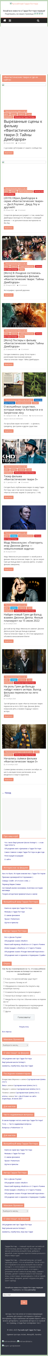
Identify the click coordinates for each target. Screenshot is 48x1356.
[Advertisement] (24, 50)
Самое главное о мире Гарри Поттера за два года (24, 852)
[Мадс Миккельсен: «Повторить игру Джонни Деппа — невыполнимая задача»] (24, 507)
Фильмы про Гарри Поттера (25, 117)
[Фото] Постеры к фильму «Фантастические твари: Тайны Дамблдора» (24, 343)
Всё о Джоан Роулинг (13, 937)
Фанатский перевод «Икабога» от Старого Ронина (24, 944)
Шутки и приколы (11, 922)
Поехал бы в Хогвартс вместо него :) (20, 996)
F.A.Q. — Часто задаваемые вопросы (16, 1124)
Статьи (35, 403)
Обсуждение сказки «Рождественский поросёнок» (24, 951)
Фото (22, 269)
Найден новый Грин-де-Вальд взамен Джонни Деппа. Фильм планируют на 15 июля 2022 (23, 617)
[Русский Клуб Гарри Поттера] (24, 3)
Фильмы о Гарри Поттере (14, 912)
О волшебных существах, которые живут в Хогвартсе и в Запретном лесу (23, 409)
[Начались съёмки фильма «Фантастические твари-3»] (24, 725)
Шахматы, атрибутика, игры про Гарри (17, 1066)
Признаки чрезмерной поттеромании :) (17, 877)
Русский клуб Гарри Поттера (29, 1330)
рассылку (32, 1290)
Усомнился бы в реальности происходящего (23, 992)
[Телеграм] (40, 14)
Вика (4, 1085)
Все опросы (6, 1032)
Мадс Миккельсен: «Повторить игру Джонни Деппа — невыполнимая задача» (23, 545)
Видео (13, 114)
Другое (8, 1011)
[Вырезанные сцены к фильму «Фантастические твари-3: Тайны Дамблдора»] (24, 85)
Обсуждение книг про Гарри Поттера (17, 1058)
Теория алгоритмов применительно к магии (19, 894)
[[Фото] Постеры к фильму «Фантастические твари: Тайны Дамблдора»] (24, 304)
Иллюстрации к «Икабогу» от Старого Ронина (22, 948)
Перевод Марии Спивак (11, 884)
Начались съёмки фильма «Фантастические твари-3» (21, 760)
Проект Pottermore (12, 919)
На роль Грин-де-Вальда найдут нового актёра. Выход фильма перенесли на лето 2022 (22, 691)
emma (4, 1096)
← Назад (6, 792)
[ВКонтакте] (35, 14)
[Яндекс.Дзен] (42, 14)
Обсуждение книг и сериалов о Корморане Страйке (24, 955)
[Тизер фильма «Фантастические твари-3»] (24, 440)
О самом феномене (12, 915)
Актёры (13, 536)
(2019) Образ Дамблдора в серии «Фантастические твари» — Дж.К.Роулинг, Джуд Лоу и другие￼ (23, 202)
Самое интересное (25, 191)
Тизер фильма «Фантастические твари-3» (21, 477)
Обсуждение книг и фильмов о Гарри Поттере (22, 848)
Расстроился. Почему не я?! (16, 982)
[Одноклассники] (37, 14)
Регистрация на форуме (13, 856)
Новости (21, 114)
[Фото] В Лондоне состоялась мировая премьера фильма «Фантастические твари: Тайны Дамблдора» (24, 277)
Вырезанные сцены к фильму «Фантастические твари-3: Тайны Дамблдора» (23, 130)
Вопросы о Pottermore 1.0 (12, 1127)
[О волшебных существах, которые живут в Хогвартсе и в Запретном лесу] (24, 374)
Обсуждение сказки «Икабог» (16, 941)
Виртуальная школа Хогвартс (14, 1062)
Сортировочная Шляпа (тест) (25, 1085)
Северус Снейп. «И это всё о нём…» (16, 881)
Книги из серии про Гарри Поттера (18, 908)
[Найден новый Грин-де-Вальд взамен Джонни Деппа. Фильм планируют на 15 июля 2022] (24, 578)
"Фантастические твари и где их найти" (18, 400)
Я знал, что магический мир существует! (21, 979)
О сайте (7, 859)
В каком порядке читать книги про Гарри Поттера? (22, 1120)
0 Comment (22, 143)
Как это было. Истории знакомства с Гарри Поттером (23, 873)
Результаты (24, 1027)
